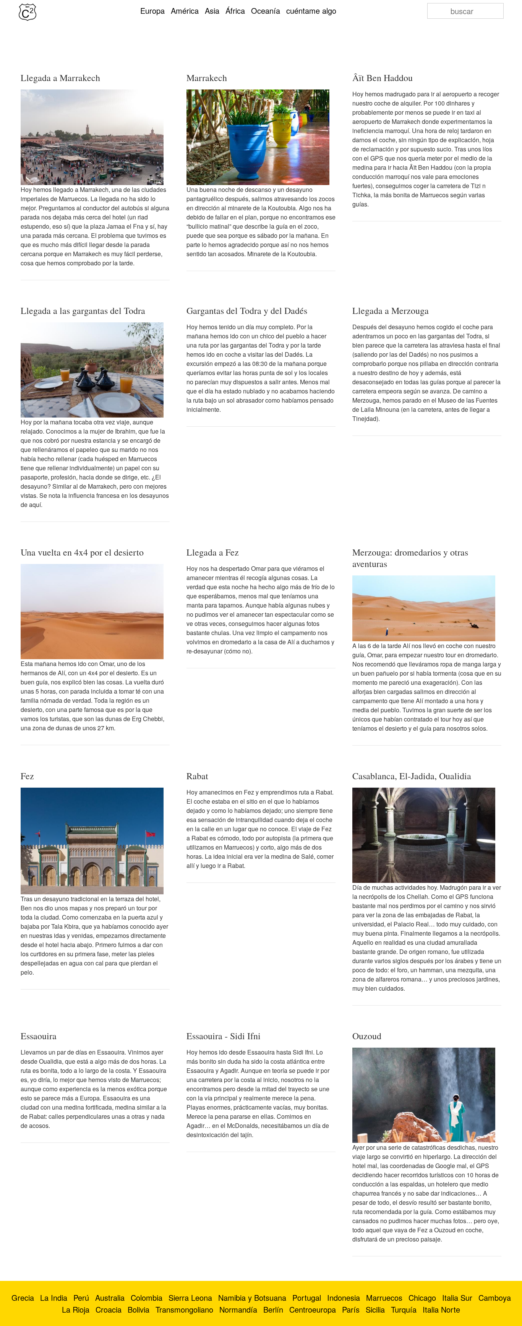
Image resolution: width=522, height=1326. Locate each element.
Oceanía (265, 10)
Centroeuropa (312, 1309)
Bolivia (138, 1309)
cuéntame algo (311, 10)
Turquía (404, 1309)
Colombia (146, 1297)
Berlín (273, 1309)
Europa (152, 10)
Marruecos (384, 1297)
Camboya (494, 1297)
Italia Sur (457, 1297)
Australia (110, 1297)
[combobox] (465, 11)
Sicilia (375, 1309)
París (351, 1309)
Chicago (422, 1297)
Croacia (109, 1309)
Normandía (238, 1309)
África (235, 10)
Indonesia (343, 1297)
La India (53, 1297)
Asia (212, 10)
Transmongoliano (184, 1309)
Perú (81, 1297)
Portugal (306, 1297)
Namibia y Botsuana (252, 1297)
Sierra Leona (190, 1297)
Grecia (22, 1297)
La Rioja (75, 1309)
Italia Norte (441, 1309)
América (185, 10)
